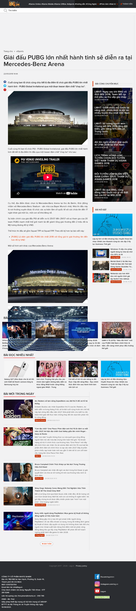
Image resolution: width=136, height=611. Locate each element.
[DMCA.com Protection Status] (103, 597)
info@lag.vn (17, 587)
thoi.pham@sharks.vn (27, 596)
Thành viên (127, 4)
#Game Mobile (47, 4)
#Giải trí (112, 4)
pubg (15, 310)
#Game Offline (60, 4)
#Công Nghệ (91, 4)
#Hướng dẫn (80, 4)
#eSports (70, 4)
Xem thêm (47, 544)
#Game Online (35, 4)
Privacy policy (81, 566)
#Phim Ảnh (104, 4)
